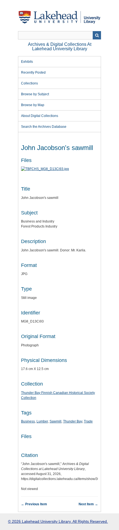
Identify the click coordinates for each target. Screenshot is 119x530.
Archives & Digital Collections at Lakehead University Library (59, 46)
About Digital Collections (39, 116)
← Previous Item (34, 504)
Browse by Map (32, 105)
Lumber (42, 421)
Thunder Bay (72, 421)
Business (28, 421)
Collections (29, 83)
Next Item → (88, 504)
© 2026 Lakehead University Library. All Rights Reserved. (58, 521)
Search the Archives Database (43, 127)
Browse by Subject (35, 94)
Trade (88, 421)
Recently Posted (33, 72)
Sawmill (55, 421)
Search (97, 35)
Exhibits (27, 62)
